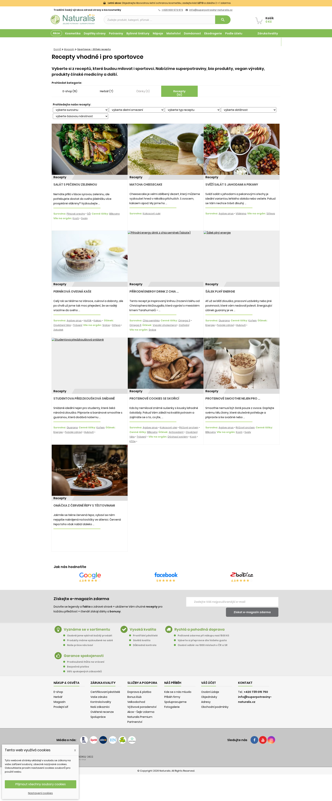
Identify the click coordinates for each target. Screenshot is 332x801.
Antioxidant (176, 432)
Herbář (58, 697)
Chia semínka (151, 320)
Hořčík (87, 320)
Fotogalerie (172, 707)
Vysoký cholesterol (165, 325)
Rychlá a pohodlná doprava (199, 629)
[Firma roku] (166, 755)
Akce (56, 33)
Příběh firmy (172, 697)
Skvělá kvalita (141, 640)
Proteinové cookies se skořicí (154, 398)
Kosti (76, 218)
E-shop (58, 692)
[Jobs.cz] (103, 740)
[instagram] (271, 740)
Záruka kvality (267, 33)
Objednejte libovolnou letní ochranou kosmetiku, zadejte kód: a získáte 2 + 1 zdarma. (169, 3)
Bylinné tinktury (137, 33)
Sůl (89, 214)
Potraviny (116, 33)
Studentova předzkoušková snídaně (84, 398)
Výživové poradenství (141, 707)
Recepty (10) (179, 93)
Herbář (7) (106, 91)
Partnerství (134, 722)
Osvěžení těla (62, 325)
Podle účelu (233, 33)
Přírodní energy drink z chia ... (154, 291)
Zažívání (184, 325)
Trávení (77, 325)
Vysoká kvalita (143, 629)
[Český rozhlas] (84, 740)
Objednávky (209, 697)
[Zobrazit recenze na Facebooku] (166, 575)
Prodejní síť (61, 707)
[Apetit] (93, 740)
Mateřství (173, 33)
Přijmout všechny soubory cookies (40, 784)
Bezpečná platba (78, 666)
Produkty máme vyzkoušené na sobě (90, 640)
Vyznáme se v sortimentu (87, 629)
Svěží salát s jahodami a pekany (231, 184)
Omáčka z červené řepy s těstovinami (84, 505)
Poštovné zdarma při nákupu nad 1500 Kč (203, 635)
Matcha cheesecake (145, 184)
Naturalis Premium (139, 717)
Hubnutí (241, 325)
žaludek (58, 330)
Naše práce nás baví (80, 645)
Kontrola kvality (100, 702)
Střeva (270, 213)
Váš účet (208, 683)
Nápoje (158, 33)
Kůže (132, 441)
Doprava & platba (139, 692)
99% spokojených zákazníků (84, 671)
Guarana (224, 320)
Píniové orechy (76, 214)
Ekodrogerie (213, 33)
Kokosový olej (168, 427)
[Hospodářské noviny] (113, 740)
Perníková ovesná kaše (72, 291)
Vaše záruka (98, 697)
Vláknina (241, 213)
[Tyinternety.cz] (132, 740)
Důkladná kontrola (144, 645)
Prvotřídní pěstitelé (145, 635)
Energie (210, 325)
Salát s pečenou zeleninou (75, 184)
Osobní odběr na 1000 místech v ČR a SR (202, 645)
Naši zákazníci (100, 707)
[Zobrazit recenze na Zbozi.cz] (241, 575)
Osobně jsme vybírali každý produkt (89, 635)
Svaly (84, 218)
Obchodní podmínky (214, 707)
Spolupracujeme (175, 702)
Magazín (271, 42)
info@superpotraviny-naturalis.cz (210, 10)
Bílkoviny (114, 214)
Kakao (97, 320)
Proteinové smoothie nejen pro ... (232, 398)
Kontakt (245, 683)
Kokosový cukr (152, 213)
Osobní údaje (210, 692)
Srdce (106, 325)
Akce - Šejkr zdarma (140, 712)
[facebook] (254, 740)
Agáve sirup (226, 213)
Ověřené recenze (102, 712)
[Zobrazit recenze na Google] (90, 575)
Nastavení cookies (40, 793)
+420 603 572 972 (172, 10)
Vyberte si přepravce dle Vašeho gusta (202, 640)
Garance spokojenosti (84, 655)
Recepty (59, 177)
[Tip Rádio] (122, 740)
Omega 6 (135, 325)
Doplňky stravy (95, 33)
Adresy (206, 702)
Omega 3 (184, 320)
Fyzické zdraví (225, 325)
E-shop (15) (70, 91)
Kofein (252, 320)
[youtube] (263, 740)
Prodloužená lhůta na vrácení (85, 661)
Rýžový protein (188, 427)
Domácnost (192, 33)
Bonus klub (134, 697)
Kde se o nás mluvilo (177, 692)
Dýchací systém (178, 437)
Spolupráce (98, 717)
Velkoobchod (136, 702)
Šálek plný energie (220, 291)
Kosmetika (73, 33)
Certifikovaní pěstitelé (105, 692)
